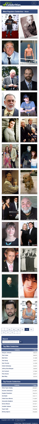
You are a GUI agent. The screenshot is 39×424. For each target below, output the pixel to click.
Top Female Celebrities (11, 381)
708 (27, 329)
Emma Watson (6, 404)
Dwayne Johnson (6, 352)
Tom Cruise (5, 355)
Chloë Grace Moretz (7, 398)
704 (9, 329)
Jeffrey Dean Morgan (7, 368)
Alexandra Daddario (7, 401)
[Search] (20, 341)
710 (4, 332)
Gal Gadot (4, 396)
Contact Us (35, 423)
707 (22, 329)
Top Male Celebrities (10, 346)
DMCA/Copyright (26, 423)
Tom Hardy (5, 360)
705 (14, 329)
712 (12, 332)
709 (31, 329)
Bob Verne (5, 358)
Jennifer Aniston (6, 406)
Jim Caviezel (5, 371)
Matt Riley (4, 376)
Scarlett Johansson (7, 390)
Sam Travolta (5, 363)
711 (8, 332)
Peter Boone (5, 374)
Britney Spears (6, 412)
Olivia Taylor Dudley (7, 388)
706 (18, 329)
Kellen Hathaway (6, 366)
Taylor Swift (5, 409)
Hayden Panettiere (7, 393)
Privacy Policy (17, 423)
